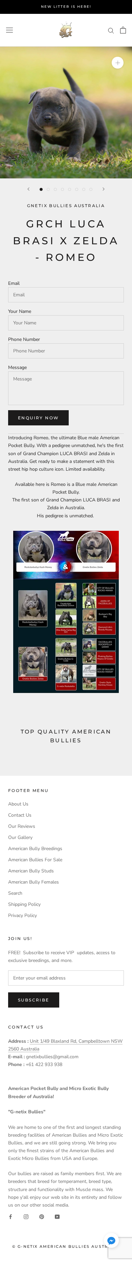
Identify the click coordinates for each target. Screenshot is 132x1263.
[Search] (111, 30)
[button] (111, 1241)
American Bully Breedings (35, 848)
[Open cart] (123, 30)
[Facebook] (10, 1216)
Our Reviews (21, 826)
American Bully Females (33, 882)
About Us (18, 804)
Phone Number (24, 339)
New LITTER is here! (66, 6)
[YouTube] (57, 1216)
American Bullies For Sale (35, 860)
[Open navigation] (9, 30)
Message (17, 367)
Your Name (19, 311)
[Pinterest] (41, 1216)
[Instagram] (26, 1216)
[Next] (104, 189)
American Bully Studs (31, 871)
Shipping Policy (24, 904)
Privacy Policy (22, 915)
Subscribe (33, 999)
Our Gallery (20, 837)
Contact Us (19, 815)
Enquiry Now (38, 417)
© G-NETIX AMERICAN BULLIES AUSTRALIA (66, 1246)
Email (14, 283)
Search (15, 893)
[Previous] (28, 189)
